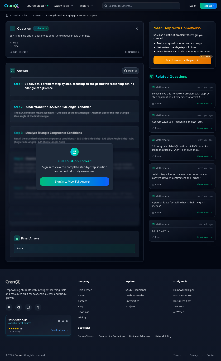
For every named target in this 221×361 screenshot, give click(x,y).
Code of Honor (86, 336)
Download (83, 312)
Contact (82, 301)
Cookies (211, 355)
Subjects (130, 306)
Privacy (194, 355)
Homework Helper (183, 290)
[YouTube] (9, 307)
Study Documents (136, 290)
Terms (177, 355)
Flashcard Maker (183, 295)
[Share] (136, 28)
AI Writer (178, 312)
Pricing (82, 317)
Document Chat (182, 301)
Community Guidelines (112, 336)
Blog (80, 306)
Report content (132, 52)
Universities (132, 301)
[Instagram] (28, 307)
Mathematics (19, 15)
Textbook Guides (135, 295)
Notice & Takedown (140, 336)
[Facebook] (18, 307)
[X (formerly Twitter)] (38, 307)
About (81, 295)
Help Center (85, 290)
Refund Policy (163, 336)
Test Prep (178, 306)
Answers (38, 15)
